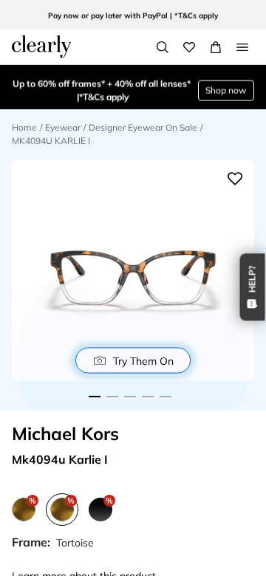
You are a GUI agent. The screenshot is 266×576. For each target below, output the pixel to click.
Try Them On (143, 360)
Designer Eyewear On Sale (143, 127)
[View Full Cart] (216, 47)
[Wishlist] (189, 47)
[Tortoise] (23, 509)
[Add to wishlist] (235, 178)
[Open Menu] (242, 47)
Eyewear (63, 127)
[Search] (162, 47)
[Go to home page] (41, 46)
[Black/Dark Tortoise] (100, 509)
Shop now (225, 87)
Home (24, 127)
